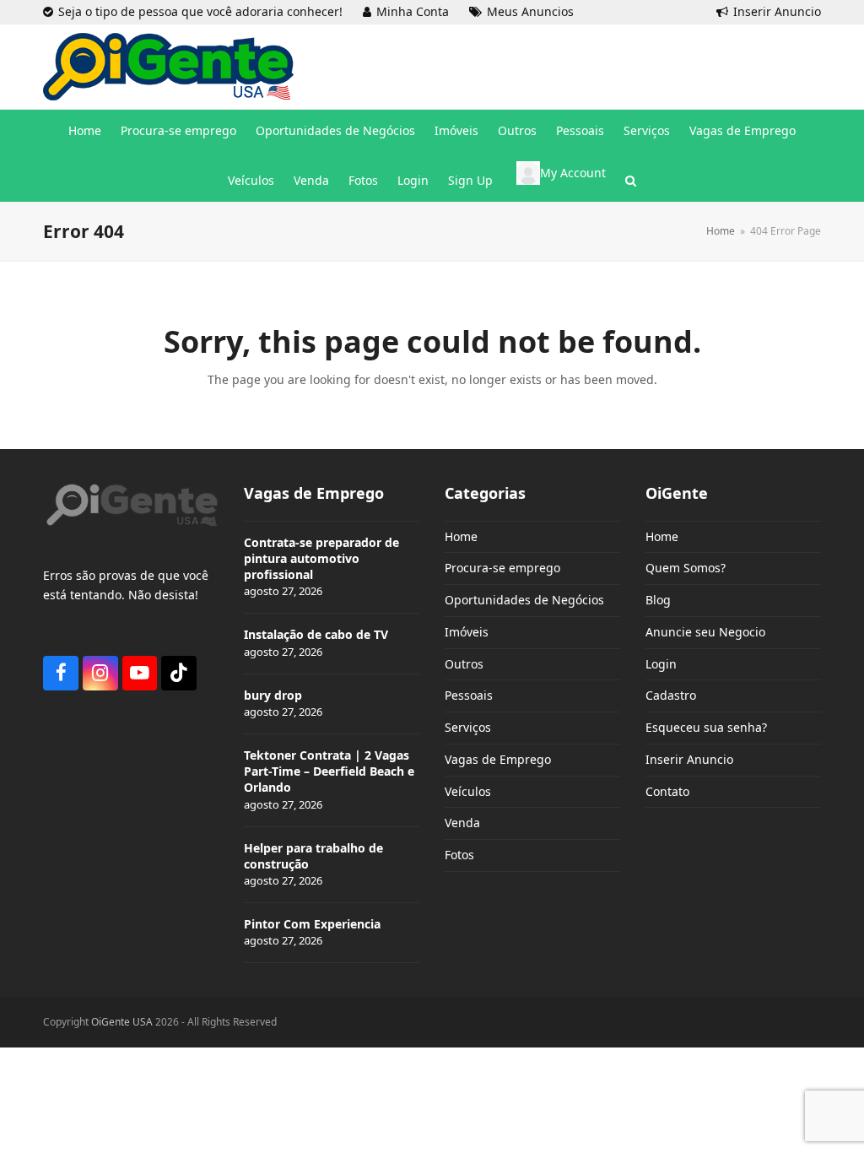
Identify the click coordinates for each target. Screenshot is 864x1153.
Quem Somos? (685, 568)
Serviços (468, 727)
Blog (658, 600)
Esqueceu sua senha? (706, 727)
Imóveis (467, 632)
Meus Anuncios (530, 11)
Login (661, 664)
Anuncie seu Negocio (705, 632)
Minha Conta (412, 11)
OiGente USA (122, 1022)
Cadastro (670, 695)
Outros (464, 664)
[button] (631, 181)
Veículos (468, 791)
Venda (462, 823)
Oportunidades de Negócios (524, 600)
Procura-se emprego (502, 568)
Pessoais (469, 695)
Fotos (459, 855)
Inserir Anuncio (777, 11)
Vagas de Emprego (498, 759)
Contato (667, 791)
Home (461, 536)
